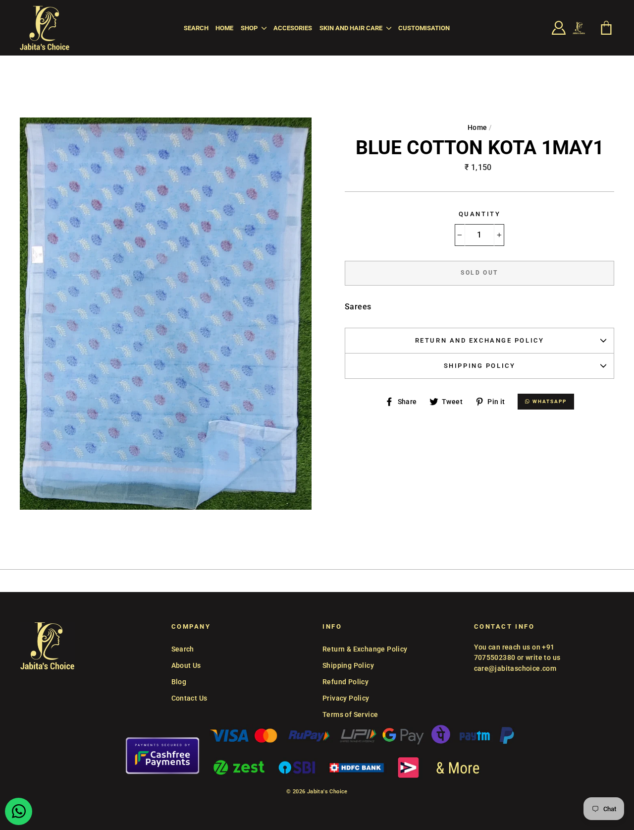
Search (196, 28)
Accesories (292, 28)
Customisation (424, 28)
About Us (186, 665)
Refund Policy (345, 682)
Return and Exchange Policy (479, 340)
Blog (179, 682)
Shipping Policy (479, 365)
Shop (250, 28)
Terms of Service (350, 714)
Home (224, 28)
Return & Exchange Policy (365, 649)
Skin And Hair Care (351, 28)
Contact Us (189, 698)
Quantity (479, 214)
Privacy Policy (346, 698)
